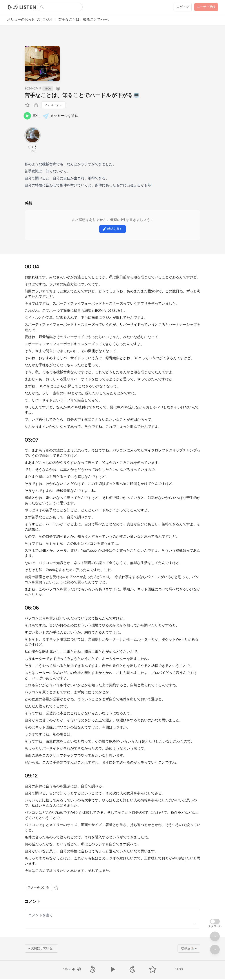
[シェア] (36, 105)
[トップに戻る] (215, 936)
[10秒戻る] (92, 969)
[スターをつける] (28, 105)
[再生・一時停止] (112, 969)
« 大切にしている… (41, 948)
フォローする (53, 105)
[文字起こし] (58, 88)
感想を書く (114, 229)
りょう (32, 147)
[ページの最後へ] (215, 949)
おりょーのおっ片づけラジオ (30, 19)
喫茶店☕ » (189, 948)
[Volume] (76, 969)
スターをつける (38, 887)
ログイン (182, 7)
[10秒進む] (133, 969)
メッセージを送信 (64, 116)
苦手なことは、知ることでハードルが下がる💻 (82, 95)
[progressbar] (112, 960)
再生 (36, 116)
